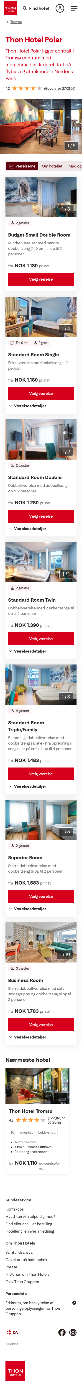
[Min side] (60, 8)
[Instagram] (73, 1332)
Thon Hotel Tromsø (31, 1111)
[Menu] (74, 8)
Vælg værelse (41, 279)
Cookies (11, 1344)
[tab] (21, 166)
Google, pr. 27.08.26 (59, 88)
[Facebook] (62, 1332)
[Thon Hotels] (10, 8)
